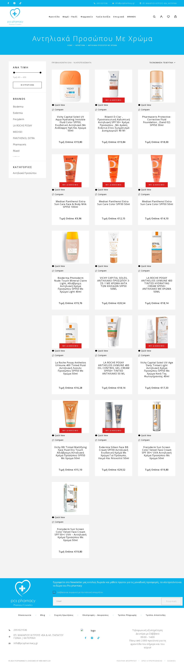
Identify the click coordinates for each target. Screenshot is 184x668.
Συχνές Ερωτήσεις (63, 615)
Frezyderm (18, 119)
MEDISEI (17, 131)
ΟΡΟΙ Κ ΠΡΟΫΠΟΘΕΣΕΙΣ (152, 661)
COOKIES (171, 661)
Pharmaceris (19, 144)
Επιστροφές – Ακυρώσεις (96, 615)
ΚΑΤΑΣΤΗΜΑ (80, 45)
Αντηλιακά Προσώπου (25, 173)
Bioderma (18, 106)
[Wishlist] (168, 17)
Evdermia (18, 112)
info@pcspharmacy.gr (125, 3)
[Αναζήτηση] (154, 16)
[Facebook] (8, 3)
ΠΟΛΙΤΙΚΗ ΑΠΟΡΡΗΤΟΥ (127, 661)
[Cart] (175, 17)
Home (69, 45)
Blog (42, 615)
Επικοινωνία (24, 615)
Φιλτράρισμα (27, 85)
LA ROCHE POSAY (22, 125)
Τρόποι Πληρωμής (127, 615)
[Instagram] (14, 3)
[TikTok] (20, 3)
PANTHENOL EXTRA (24, 138)
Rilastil (16, 150)
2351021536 (102, 3)
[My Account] (161, 16)
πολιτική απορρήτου (93, 592)
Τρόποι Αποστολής (156, 615)
